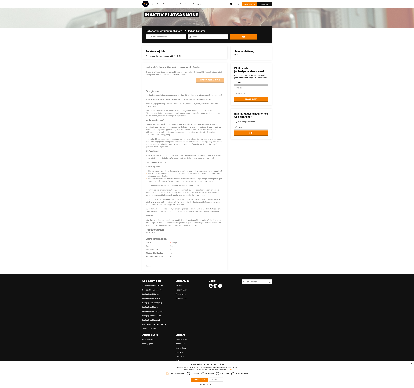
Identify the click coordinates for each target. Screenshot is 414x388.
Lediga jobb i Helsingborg (152, 311)
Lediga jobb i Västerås (151, 298)
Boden (148, 266)
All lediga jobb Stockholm (152, 285)
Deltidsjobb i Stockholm (151, 290)
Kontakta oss (185, 4)
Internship (179, 352)
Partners (179, 361)
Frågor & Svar (181, 290)
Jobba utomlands (149, 329)
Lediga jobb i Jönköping (152, 303)
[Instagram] (215, 286)
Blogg (175, 4)
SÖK (243, 37)
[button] (207, 384)
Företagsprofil (147, 344)
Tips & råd (180, 357)
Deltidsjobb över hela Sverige (154, 324)
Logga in (264, 4)
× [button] (411, 363)
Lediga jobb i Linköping (151, 316)
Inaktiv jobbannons (210, 80)
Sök (251, 133)
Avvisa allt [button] (216, 379)
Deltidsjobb (180, 344)
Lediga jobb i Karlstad (151, 320)
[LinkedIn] (211, 286)
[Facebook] (220, 286)
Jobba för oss (181, 298)
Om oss (179, 285)
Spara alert (251, 99)
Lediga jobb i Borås (150, 307)
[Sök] (238, 4)
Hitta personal (148, 339)
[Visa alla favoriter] (231, 4)
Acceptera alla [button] (199, 379)
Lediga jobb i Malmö (150, 294)
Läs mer (229, 370)
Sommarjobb (181, 348)
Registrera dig (249, 4)
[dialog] (207, 374)
